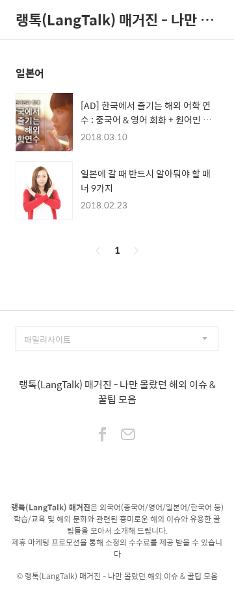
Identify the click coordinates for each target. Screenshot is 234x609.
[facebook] (102, 435)
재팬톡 (117, 587)
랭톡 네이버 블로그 (69, 587)
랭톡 (32, 576)
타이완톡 (148, 587)
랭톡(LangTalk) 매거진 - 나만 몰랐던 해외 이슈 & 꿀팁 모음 (117, 19)
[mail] (128, 435)
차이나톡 (181, 587)
